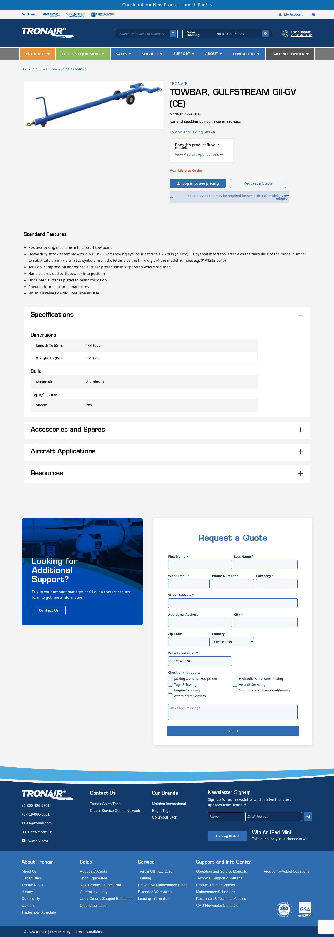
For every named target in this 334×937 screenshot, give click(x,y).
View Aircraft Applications (197, 154)
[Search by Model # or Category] (173, 33)
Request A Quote (93, 871)
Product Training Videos (215, 885)
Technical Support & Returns (219, 878)
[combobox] (146, 33)
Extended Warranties (155, 892)
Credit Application (94, 905)
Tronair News (32, 885)
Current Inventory (93, 892)
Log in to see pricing (200, 183)
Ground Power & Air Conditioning (264, 690)
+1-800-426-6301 (301, 35)
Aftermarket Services (190, 696)
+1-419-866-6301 (36, 814)
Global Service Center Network (115, 811)
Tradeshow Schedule (39, 912)
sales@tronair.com (37, 823)
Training (144, 878)
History (27, 892)
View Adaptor (282, 197)
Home (26, 69)
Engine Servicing (187, 690)
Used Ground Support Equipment (106, 899)
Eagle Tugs (161, 811)
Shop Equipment (93, 878)
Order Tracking (193, 33)
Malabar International (169, 804)
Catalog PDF (226, 836)
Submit (232, 731)
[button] (37, 53)
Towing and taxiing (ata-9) (192, 132)
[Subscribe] (308, 816)
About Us (29, 871)
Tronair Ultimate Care (155, 871)
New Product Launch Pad (100, 885)
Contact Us (49, 610)
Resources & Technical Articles (221, 899)
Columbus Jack (164, 817)
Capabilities (31, 878)
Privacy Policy (60, 931)
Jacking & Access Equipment (195, 678)
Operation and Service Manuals (221, 871)
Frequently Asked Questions (286, 871)
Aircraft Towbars (48, 69)
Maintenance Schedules (215, 892)
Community (31, 899)
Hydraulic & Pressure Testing (261, 678)
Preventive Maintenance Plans (162, 885)
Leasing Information (154, 899)
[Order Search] (265, 33)
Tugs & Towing (185, 684)
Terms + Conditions (88, 931)
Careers (28, 905)
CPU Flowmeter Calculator (217, 905)
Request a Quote (258, 183)
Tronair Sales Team (105, 804)
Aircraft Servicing (252, 684)
